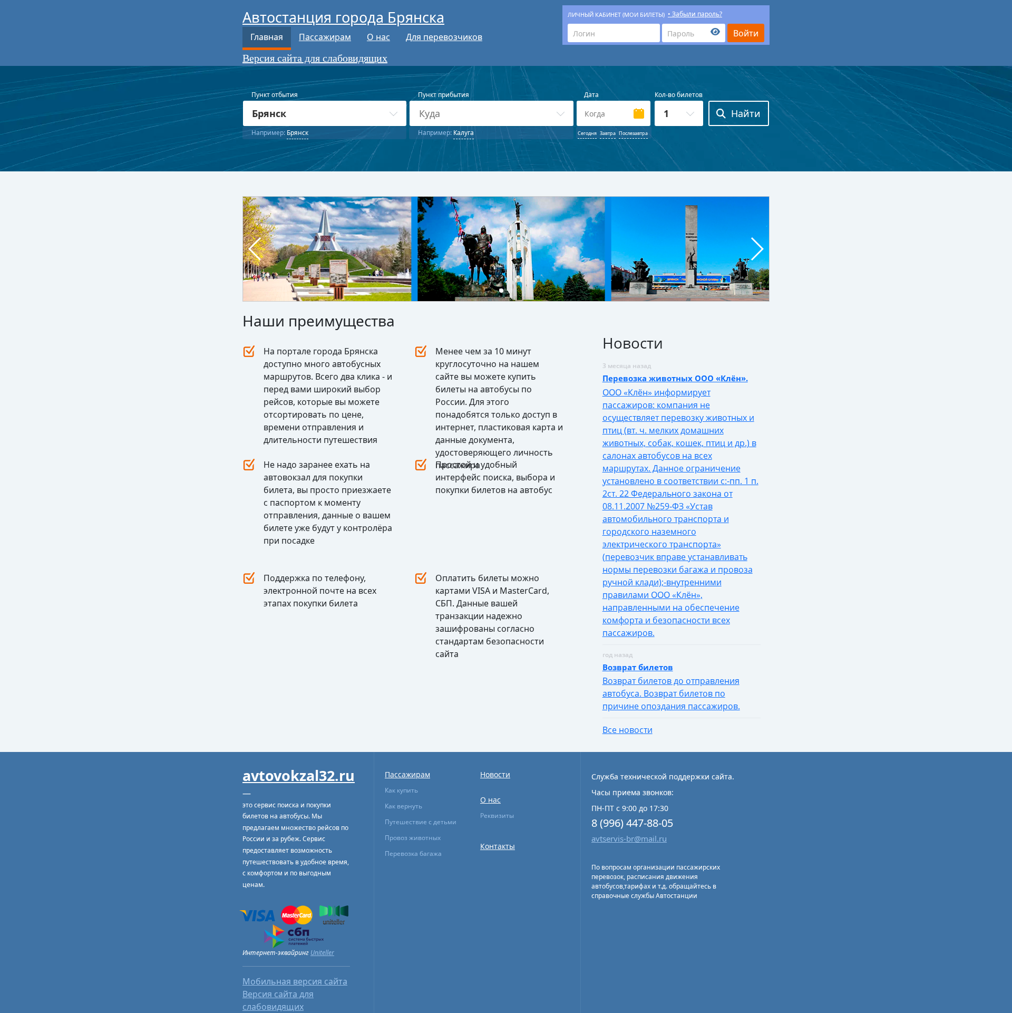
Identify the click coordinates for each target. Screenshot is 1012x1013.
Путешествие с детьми (420, 821)
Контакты (497, 846)
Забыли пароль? (697, 13)
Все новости (627, 730)
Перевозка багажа (413, 853)
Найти (746, 113)
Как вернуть (403, 806)
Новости (495, 774)
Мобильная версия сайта (294, 981)
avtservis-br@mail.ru (629, 838)
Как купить (401, 790)
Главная (266, 37)
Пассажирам (325, 37)
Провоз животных (413, 837)
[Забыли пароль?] (693, 33)
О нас (378, 37)
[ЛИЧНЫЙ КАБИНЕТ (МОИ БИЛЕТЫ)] (614, 33)
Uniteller (322, 952)
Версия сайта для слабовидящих (314, 58)
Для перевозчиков (444, 37)
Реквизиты (497, 815)
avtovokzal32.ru (298, 775)
